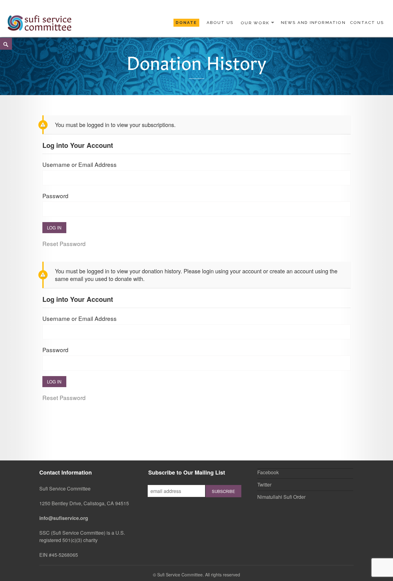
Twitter (264, 484)
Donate (186, 22)
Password (55, 195)
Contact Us (367, 22)
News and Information (313, 22)
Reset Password (64, 243)
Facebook (268, 472)
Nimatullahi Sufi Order (281, 496)
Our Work (255, 22)
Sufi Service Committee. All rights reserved (198, 574)
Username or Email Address (79, 164)
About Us (220, 22)
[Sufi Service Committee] (39, 22)
